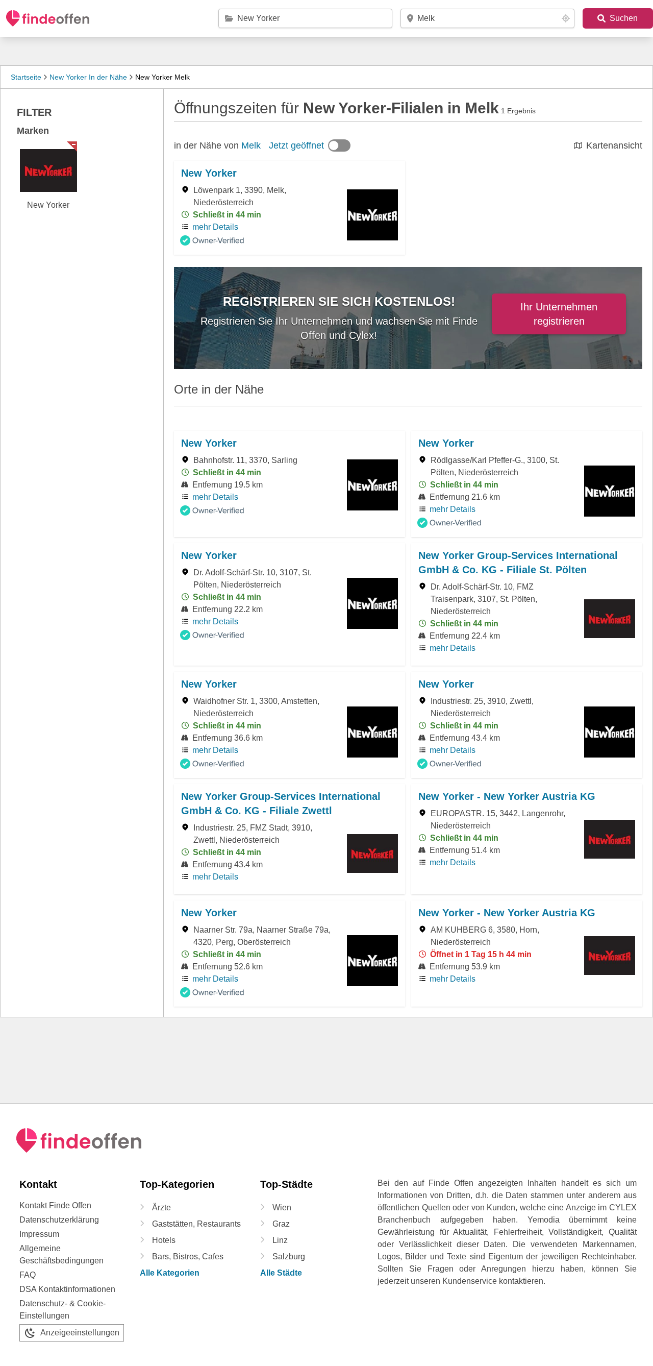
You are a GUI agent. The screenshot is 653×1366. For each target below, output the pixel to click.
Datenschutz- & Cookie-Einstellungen (62, 1309)
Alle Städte (281, 1273)
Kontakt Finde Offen (55, 1205)
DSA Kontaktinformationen (67, 1289)
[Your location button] (566, 18)
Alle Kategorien (169, 1273)
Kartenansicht (614, 145)
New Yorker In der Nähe (88, 77)
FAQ (27, 1275)
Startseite (26, 77)
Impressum (39, 1234)
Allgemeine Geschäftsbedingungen (61, 1254)
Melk (251, 145)
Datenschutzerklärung (59, 1219)
